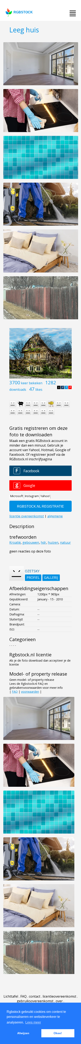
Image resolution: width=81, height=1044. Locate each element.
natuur (65, 542)
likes (38, 389)
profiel (33, 577)
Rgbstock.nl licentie (30, 654)
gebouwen (30, 542)
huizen (53, 542)
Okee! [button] (58, 1033)
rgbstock (23, 12)
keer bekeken (31, 383)
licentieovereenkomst (59, 996)
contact (34, 996)
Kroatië (15, 542)
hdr (43, 542)
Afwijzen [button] (23, 1033)
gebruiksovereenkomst (35, 1001)
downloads (17, 389)
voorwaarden (30, 692)
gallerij (51, 577)
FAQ (15, 692)
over (59, 1001)
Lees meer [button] (33, 1022)
